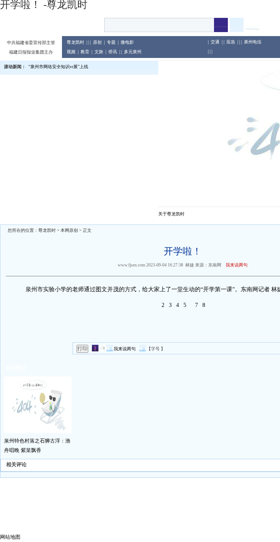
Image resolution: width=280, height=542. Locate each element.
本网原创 (69, 230)
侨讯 (112, 51)
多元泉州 (132, 51)
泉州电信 (252, 41)
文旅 (98, 51)
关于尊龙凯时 (171, 214)
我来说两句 (237, 265)
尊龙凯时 (75, 42)
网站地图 (10, 537)
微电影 (127, 42)
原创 (97, 42)
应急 (230, 41)
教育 (85, 51)
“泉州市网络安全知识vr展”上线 (58, 66)
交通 (215, 41)
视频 (71, 51)
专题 (111, 42)
